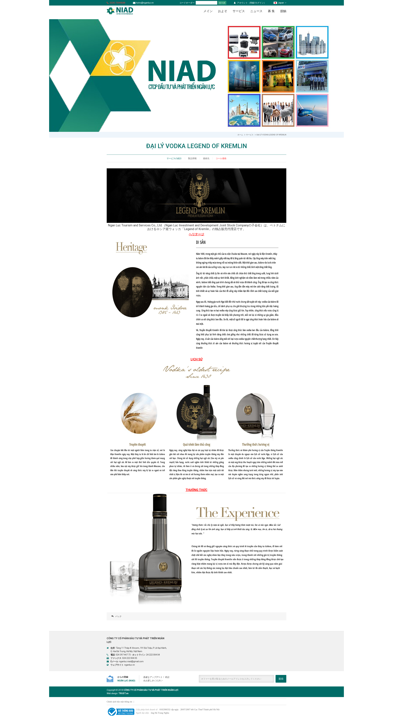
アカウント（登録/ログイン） (251, 3)
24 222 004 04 (153, 654)
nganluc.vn (129, 665)
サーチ (222, 3)
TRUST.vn (123, 693)
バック (118, 616)
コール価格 (221, 158)
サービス (249, 135)
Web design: (112, 693)
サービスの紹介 (174, 158)
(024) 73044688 (117, 3)
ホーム (240, 135)
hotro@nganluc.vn (145, 3)
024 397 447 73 (123, 654)
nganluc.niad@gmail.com (131, 661)
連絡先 (206, 158)
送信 (280, 678)
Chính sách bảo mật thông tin (119, 702)
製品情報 (192, 158)
